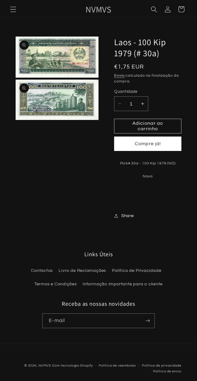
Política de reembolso (117, 365)
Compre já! (148, 143)
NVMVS (44, 365)
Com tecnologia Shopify (72, 365)
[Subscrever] (147, 320)
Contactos (42, 270)
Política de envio (167, 371)
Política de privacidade (161, 365)
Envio (119, 75)
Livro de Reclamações (82, 270)
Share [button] (127, 215)
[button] (13, 9)
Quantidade (125, 91)
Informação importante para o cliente (123, 284)
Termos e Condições (55, 284)
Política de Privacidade (136, 270)
